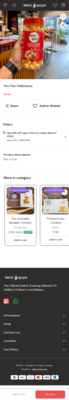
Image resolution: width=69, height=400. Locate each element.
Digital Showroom (39, 369)
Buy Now (50, 394)
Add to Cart (18, 394)
